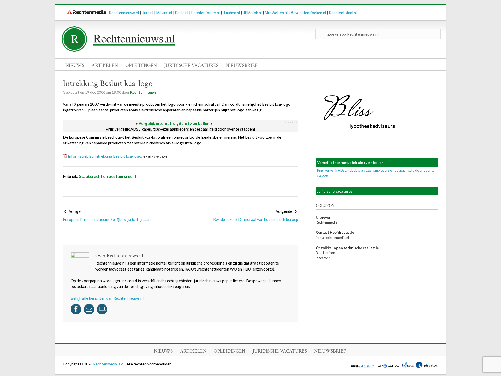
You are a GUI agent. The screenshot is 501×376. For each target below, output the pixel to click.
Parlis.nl (181, 12)
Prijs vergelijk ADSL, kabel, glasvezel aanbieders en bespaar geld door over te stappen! (180, 129)
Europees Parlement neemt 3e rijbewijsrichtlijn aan (107, 219)
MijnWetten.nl (276, 12)
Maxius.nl (164, 12)
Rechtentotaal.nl (343, 12)
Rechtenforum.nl (205, 12)
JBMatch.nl (252, 12)
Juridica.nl (231, 12)
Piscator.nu (324, 258)
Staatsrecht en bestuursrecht (107, 176)
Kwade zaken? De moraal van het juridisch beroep (255, 219)
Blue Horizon (325, 253)
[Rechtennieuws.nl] (118, 50)
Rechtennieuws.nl (124, 12)
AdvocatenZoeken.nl (308, 12)
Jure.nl (147, 12)
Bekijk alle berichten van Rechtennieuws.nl (107, 298)
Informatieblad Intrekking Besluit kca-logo (104, 156)
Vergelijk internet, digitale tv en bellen (174, 123)
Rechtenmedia (326, 222)
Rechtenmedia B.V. (108, 364)
